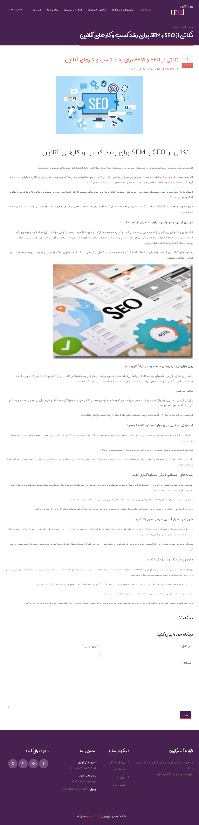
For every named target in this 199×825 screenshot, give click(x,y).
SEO (172, 69)
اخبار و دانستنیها (73, 10)
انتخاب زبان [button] (16, 10)
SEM (167, 69)
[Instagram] (33, 763)
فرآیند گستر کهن (93, 816)
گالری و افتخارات (97, 10)
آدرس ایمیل (92, 646)
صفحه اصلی (145, 10)
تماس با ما (52, 10)
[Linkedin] (23, 763)
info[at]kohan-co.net (74, 789)
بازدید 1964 (136, 69)
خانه (191, 27)
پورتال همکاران (116, 762)
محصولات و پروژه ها (122, 10)
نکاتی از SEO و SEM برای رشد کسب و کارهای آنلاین (121, 59)
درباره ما (37, 10)
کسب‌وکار (166, 177)
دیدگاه (187, 662)
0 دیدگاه (152, 69)
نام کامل (186, 646)
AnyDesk (119, 769)
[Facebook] (43, 763)
